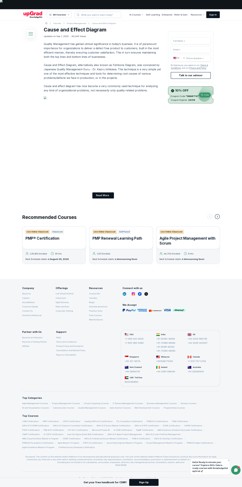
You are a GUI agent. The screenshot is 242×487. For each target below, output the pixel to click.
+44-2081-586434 (165, 371)
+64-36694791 (132, 371)
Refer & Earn (181, 14)
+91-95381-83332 (165, 346)
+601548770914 (164, 361)
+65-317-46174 (132, 361)
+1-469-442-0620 (134, 338)
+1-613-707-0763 (197, 361)
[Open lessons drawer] (31, 34)
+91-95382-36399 (165, 338)
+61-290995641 (196, 371)
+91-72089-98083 (165, 351)
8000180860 (131, 382)
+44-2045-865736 (197, 338)
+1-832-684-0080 (134, 343)
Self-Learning (153, 14)
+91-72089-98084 (165, 343)
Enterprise (167, 14)
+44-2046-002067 (198, 343)
